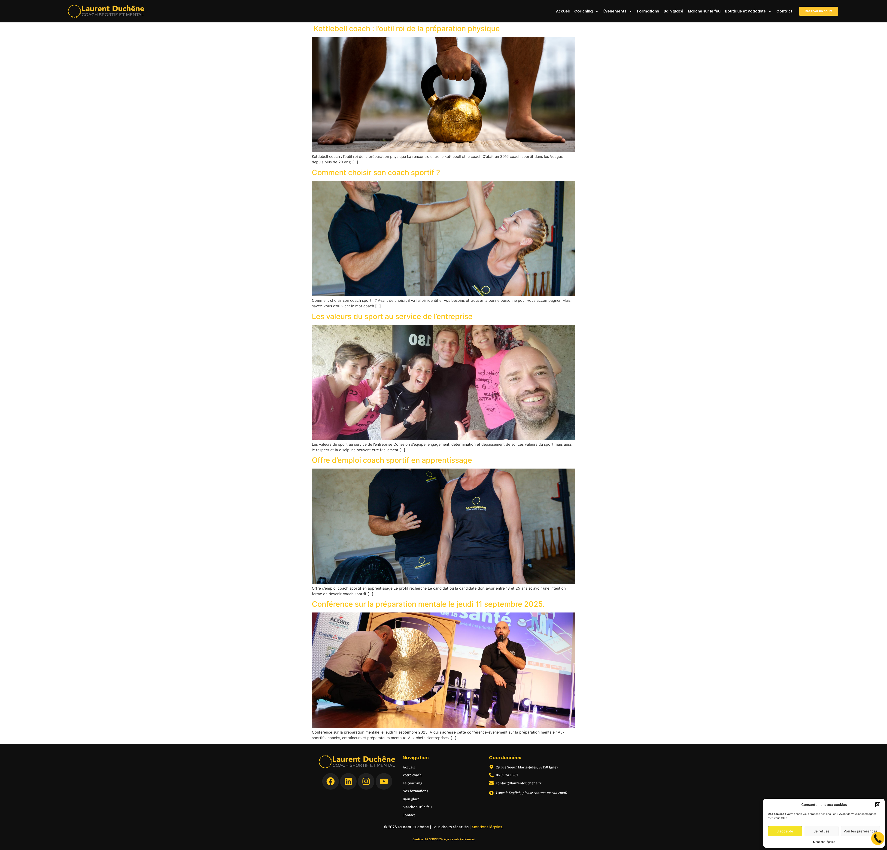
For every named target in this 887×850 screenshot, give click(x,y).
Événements (614, 11)
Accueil (563, 11)
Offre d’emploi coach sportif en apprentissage (392, 460)
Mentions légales (824, 842)
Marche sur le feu (704, 11)
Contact (784, 11)
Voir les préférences (861, 831)
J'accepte (785, 831)
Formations (648, 11)
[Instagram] (366, 781)
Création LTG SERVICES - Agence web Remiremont (444, 839)
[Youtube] (384, 781)
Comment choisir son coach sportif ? (376, 172)
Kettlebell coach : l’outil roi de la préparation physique (406, 28)
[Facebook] (330, 781)
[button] (877, 804)
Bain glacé (673, 11)
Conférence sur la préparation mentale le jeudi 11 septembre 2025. (428, 604)
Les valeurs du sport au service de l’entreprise (392, 316)
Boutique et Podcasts (745, 11)
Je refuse (821, 831)
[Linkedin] (348, 781)
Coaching (583, 11)
